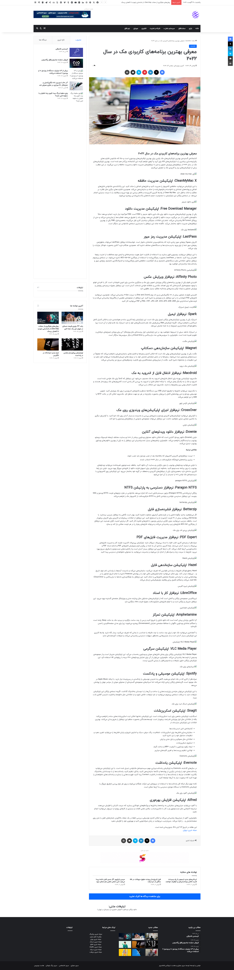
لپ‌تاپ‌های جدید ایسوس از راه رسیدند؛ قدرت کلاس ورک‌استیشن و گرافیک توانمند (181, 880)
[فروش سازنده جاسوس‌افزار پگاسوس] (76, 63)
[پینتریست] (144, 72)
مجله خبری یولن (95, 939)
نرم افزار (127, 28)
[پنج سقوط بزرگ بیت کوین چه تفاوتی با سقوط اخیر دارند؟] (76, 183)
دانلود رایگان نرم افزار (130, 910)
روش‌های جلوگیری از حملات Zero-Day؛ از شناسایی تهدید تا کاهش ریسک (48, 329)
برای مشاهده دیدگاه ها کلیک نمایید (144, 896)
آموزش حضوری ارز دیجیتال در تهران (110, 910)
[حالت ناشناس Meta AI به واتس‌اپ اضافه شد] (125, 944)
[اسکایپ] (138, 72)
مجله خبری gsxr (95, 944)
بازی (190, 28)
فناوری (143, 28)
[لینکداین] (150, 72)
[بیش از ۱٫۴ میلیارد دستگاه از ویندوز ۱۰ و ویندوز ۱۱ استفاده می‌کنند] (76, 75)
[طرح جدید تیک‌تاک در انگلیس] (48, 344)
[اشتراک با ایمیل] (133, 72)
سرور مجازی (181, 966)
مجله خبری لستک (96, 942)
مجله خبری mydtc (96, 947)
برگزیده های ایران (95, 937)
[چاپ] (127, 72)
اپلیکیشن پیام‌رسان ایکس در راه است (157, 2)
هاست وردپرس (39, 966)
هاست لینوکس (88, 9)
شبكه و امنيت (155, 28)
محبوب (78, 40)
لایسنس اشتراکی (62, 49)
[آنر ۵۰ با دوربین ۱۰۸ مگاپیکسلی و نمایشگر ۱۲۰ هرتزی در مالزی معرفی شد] (76, 86)
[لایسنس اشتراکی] (76, 52)
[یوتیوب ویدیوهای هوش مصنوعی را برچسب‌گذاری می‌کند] (125, 952)
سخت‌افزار (181, 28)
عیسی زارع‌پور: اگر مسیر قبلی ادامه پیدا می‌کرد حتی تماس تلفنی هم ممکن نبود (110, 880)
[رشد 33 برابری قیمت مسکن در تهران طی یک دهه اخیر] (72, 318)
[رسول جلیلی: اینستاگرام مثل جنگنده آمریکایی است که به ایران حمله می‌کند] (152, 952)
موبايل (135, 28)
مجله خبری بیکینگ (95, 934)
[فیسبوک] (162, 72)
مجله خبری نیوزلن (190, 830)
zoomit (188, 41)
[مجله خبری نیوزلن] (195, 15)
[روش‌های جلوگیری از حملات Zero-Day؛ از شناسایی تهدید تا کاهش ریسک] (48, 318)
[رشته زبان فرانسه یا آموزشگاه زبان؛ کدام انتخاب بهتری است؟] (152, 936)
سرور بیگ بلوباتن (51, 966)
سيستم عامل (170, 28)
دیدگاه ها (43, 40)
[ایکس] (156, 72)
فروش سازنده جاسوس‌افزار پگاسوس (54, 60)
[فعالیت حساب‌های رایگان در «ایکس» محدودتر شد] (138, 952)
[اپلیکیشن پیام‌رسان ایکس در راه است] (72, 344)
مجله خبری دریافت (95, 952)
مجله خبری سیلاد (96, 950)
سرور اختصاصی (64, 966)
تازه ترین (61, 40)
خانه (197, 28)
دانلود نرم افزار (145, 851)
